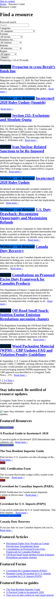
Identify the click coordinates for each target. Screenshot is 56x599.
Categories (5, 28)
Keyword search (8, 22)
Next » (10, 380)
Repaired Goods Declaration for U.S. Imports (28, 573)
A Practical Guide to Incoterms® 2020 (25, 592)
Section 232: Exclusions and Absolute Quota (24, 117)
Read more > (7, 109)
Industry (4, 45)
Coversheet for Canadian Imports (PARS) (26, 570)
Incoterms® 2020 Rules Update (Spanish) (27, 100)
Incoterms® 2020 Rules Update (27, 180)
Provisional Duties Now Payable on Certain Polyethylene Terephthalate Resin (27, 545)
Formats (4, 34)
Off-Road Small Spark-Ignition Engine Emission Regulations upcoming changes (24, 315)
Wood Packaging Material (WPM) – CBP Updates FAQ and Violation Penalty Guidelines (27, 350)
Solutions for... (7, 39)
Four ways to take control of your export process (30, 595)
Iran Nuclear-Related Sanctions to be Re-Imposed (23, 149)
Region (3, 51)
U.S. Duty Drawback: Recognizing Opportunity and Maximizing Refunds (25, 216)
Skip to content (7, 1)
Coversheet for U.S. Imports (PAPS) (24, 576)
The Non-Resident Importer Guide (23, 589)
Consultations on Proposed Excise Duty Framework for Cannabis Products (27, 279)
